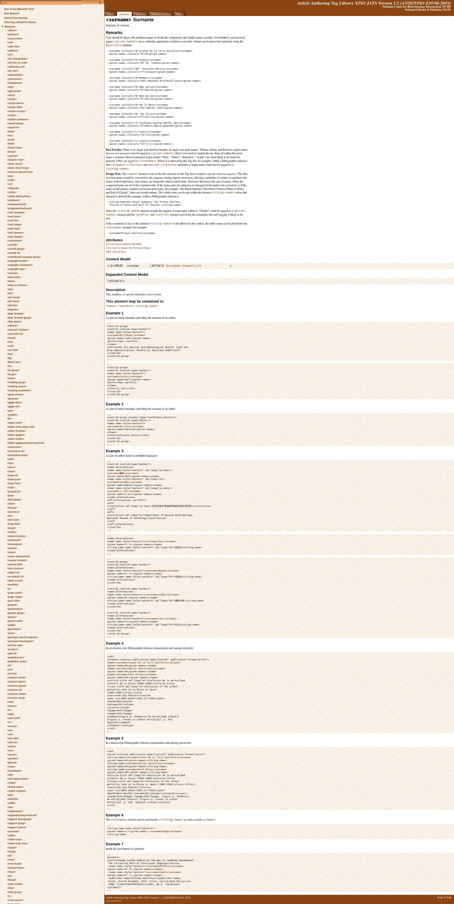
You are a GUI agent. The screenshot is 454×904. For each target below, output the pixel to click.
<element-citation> (18, 329)
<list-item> (13, 519)
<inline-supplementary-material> (25, 443)
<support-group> (16, 823)
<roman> (12, 706)
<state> (11, 766)
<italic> (11, 487)
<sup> (10, 807)
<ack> (10, 42)
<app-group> (14, 91)
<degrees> (13, 309)
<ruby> (10, 714)
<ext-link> (12, 350)
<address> (12, 50)
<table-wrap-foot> (17, 843)
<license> (12, 507)
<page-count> (15, 592)
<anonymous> (14, 82)
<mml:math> (14, 540)
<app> (10, 87)
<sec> (10, 730)
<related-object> (16, 681)
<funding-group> (16, 382)
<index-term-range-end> (21, 426)
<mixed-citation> (16, 536)
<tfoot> (11, 871)
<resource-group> (17, 685)
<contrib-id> (14, 252)
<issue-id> (12, 475)
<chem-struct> (15, 163)
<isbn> (10, 459)
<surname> (13, 831)
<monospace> (14, 544)
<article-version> (16, 111)
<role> (10, 701)
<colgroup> (13, 188)
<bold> (11, 143)
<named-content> (17, 560)
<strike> (11, 782)
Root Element (11, 13)
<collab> (11, 192)
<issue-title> (14, 483)
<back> (11, 131)
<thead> (11, 879)
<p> (9, 588)
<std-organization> (18, 778)
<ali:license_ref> (16, 66)
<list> (10, 515)
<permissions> (15, 608)
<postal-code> (15, 621)
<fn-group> (13, 370)
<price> (11, 633)
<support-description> (19, 819)
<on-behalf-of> (15, 576)
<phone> (12, 617)
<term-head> (14, 863)
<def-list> (12, 305)
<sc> (9, 722)
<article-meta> (15, 103)
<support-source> (16, 827)
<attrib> (11, 115)
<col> (10, 184)
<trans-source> (15, 900)
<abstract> (13, 34)
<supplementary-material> (22, 815)
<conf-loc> (13, 220)
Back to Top (444, 897)
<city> (10, 176)
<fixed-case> (14, 362)
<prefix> (11, 625)
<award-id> (13, 127)
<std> (10, 774)
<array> (11, 95)
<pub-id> (12, 653)
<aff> (10, 54)
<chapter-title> (15, 159)
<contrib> (12, 244)
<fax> (10, 354)
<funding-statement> (19, 390)
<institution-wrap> (17, 455)
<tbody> (11, 851)
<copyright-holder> (17, 260)
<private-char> (15, 645)
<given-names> (15, 394)
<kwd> (10, 495)
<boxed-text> (14, 147)
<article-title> (15, 107)
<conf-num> (13, 228)
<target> (12, 847)
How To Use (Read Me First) (19, 9)
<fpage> (11, 374)
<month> (12, 548)
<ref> (10, 669)
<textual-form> (15, 867)
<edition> (12, 325)
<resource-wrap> (16, 697)
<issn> (10, 463)
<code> (11, 180)
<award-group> (15, 123)
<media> (12, 532)
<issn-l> (11, 467)
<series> (11, 746)
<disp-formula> (15, 313)
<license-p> (13, 511)
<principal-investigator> (20, 641)
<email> (11, 337)
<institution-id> (16, 451)
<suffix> (11, 803)
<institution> (14, 447)
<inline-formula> (16, 430)
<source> (12, 754)
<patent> (12, 604)
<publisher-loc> (15, 657)
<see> (10, 734)
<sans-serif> (14, 718)
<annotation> (14, 79)
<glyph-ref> (13, 406)
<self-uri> (12, 742)
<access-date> (15, 38)
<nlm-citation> (15, 568)
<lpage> (11, 528)
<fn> (9, 366)
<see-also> (13, 738)
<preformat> (14, 629)
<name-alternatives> (19, 556)
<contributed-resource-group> (24, 257)
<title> (11, 888)
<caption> (12, 155)
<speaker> (12, 758)
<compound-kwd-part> (19, 208)
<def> (10, 293)
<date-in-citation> (17, 285)
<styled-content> (16, 791)
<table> (11, 835)
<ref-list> (12, 673)
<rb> (9, 665)
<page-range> (15, 596)
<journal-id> (14, 491)
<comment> (13, 200)
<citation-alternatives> (20, 172)
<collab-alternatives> (19, 196)
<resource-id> (14, 689)
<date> (11, 281)
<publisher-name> (17, 661)
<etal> (10, 345)
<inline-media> (15, 438)
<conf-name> (14, 224)
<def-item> (13, 301)
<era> (10, 341)
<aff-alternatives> (17, 58)
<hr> (9, 418)
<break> (11, 151)
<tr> (9, 896)
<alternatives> (15, 74)
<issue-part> (14, 479)
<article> (12, 99)
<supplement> (15, 811)
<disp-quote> (14, 321)
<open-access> (15, 580)
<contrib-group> (16, 248)
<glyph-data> (14, 402)
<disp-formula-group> (19, 317)
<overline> (13, 584)
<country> (12, 273)
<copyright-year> (16, 269)
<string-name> (15, 786)
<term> (11, 859)
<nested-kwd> (15, 564)
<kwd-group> (14, 499)
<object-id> (13, 572)
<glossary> (13, 398)
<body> (11, 139)
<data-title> (14, 277)
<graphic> (12, 414)
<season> (12, 726)
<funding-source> (17, 386)
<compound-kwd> (17, 204)
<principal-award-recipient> (22, 637)
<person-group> (16, 613)
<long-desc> (13, 523)
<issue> (11, 471)
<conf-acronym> (16, 212)
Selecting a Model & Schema (20, 22)
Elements (10, 26)
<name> (11, 552)
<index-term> (14, 422)
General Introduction (16, 18)
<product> (12, 649)
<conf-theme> (15, 236)
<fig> (9, 358)
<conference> (14, 240)
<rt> (9, 710)
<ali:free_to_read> (17, 62)
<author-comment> (18, 119)
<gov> (10, 410)
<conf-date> (14, 216)
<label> (11, 503)
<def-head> (13, 297)
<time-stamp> (15, 884)
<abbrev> (12, 30)
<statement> (14, 770)
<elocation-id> (15, 333)
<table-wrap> (14, 839)
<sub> (10, 795)
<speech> (12, 762)
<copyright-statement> (20, 265)
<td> (9, 855)
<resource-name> (16, 693)
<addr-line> (13, 46)
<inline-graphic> (16, 435)
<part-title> (13, 600)
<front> (11, 378)
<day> (10, 289)
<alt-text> (12, 70)
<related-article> (16, 677)
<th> (9, 876)
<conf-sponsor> (15, 232)
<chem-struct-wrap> (18, 167)
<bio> (10, 135)
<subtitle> (12, 799)
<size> (10, 750)
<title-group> (14, 892)
